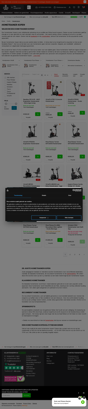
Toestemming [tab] (18, 195)
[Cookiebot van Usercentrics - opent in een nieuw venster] (73, 190)
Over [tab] (69, 195)
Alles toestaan (69, 217)
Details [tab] (44, 195)
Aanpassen (42, 217)
